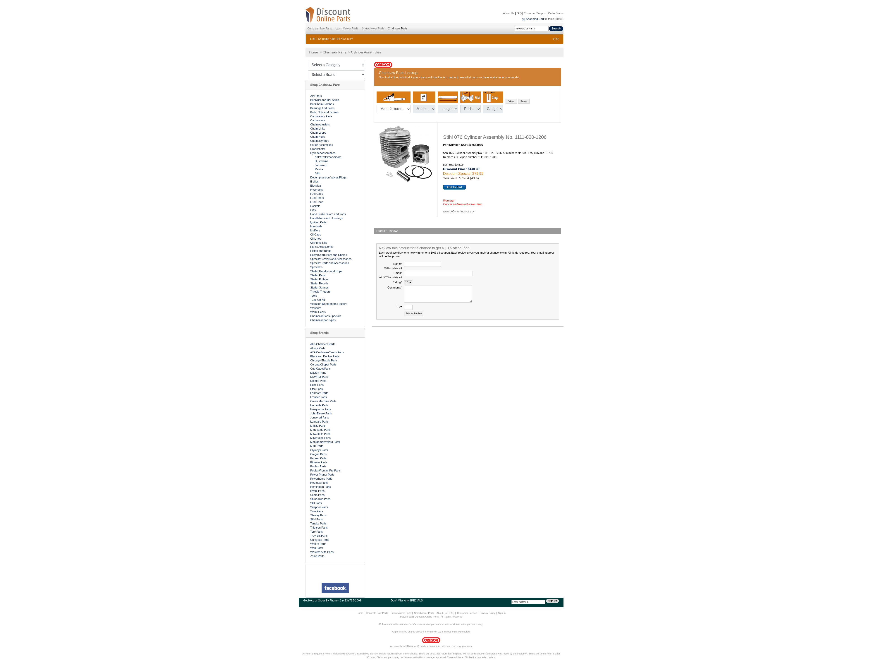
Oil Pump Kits (318, 242)
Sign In (502, 613)
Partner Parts (318, 458)
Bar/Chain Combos (322, 104)
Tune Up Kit (317, 299)
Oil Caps (315, 234)
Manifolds (316, 226)
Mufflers (315, 230)
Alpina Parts (317, 348)
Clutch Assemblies (321, 145)
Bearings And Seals (322, 108)
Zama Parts (317, 556)
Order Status (555, 13)
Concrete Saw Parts (319, 28)
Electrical (316, 185)
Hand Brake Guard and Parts (328, 214)
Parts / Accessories (321, 246)
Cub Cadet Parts (320, 368)
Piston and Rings (320, 250)
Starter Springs (319, 287)
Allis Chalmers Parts (322, 344)
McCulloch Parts (320, 433)
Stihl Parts (316, 519)
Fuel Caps (316, 193)
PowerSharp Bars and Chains (328, 255)
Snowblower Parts (373, 28)
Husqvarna (321, 161)
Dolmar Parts (318, 380)
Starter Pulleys (319, 279)
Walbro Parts (318, 544)
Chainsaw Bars (319, 140)
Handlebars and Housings (326, 218)
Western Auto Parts (322, 552)
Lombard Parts (319, 421)
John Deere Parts (321, 413)
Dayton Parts (318, 372)
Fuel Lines (316, 202)
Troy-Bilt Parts (318, 535)
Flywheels (316, 189)
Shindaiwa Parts (320, 499)
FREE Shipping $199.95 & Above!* (331, 39)
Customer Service (467, 613)
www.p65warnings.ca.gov (459, 211)
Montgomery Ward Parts (325, 442)
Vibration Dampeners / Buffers (328, 303)
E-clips (314, 181)
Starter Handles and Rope (326, 271)
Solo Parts (316, 511)
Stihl (317, 173)
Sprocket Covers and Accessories (330, 259)
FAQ (519, 13)
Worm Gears (318, 312)
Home (313, 52)
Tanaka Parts (318, 523)
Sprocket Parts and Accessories (329, 263)
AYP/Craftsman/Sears (328, 157)
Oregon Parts (318, 454)
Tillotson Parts (319, 527)
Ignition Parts (318, 222)
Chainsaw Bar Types (323, 320)
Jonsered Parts (319, 417)
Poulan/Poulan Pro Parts (325, 470)
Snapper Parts (319, 507)
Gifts (313, 210)
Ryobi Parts (317, 491)
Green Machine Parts (323, 401)
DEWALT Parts (319, 376)
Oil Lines (315, 238)
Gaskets (315, 206)
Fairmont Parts (319, 393)
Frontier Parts (318, 397)
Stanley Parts (318, 515)
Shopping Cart (535, 19)
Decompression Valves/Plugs (328, 177)
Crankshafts (317, 149)
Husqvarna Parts (320, 409)
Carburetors (317, 120)
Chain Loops (318, 132)
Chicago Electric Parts (323, 360)
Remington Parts (320, 486)
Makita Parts (317, 425)
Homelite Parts (319, 405)
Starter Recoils (319, 283)
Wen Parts (316, 548)
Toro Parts (316, 531)
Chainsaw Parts (397, 28)
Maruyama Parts (320, 429)
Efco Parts (316, 389)
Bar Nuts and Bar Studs (324, 100)
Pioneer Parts (318, 462)
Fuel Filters (317, 198)
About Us (508, 13)
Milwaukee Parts (320, 438)
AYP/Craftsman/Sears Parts (327, 352)
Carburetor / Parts (321, 116)
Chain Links (317, 128)
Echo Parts (317, 385)
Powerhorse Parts (321, 478)
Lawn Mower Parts (346, 28)
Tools (313, 295)
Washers (315, 308)
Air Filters (316, 96)
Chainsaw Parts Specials (325, 316)
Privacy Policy (487, 613)
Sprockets (316, 267)
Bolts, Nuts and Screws (324, 112)
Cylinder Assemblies (366, 52)
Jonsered (320, 165)
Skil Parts (316, 503)
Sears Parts (317, 495)
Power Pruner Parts (322, 474)
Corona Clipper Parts (323, 364)
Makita (319, 169)
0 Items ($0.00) (554, 19)
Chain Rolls (317, 136)
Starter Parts (317, 275)
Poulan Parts (318, 466)
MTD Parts (316, 446)
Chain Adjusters (320, 124)
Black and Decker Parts (324, 356)
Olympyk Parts (319, 450)
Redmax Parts (319, 482)
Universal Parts (319, 539)
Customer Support (535, 13)
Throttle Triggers (320, 291)
